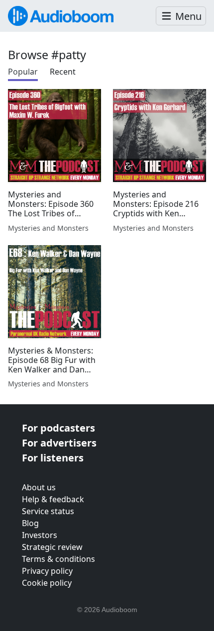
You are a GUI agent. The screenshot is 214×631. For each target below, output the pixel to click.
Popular (23, 71)
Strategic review (52, 546)
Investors (39, 535)
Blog (30, 523)
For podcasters (58, 428)
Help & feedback (53, 499)
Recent (63, 71)
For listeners (53, 457)
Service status (48, 511)
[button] (181, 16)
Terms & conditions (58, 558)
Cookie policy (47, 582)
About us (39, 487)
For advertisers (59, 443)
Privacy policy (47, 570)
